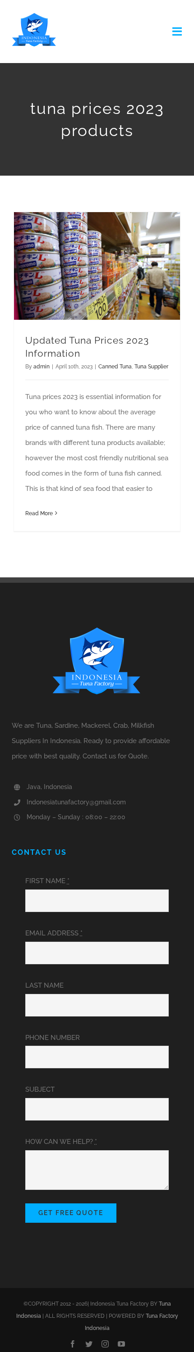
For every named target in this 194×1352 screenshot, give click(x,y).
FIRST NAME (47, 881)
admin (41, 366)
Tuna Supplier (151, 366)
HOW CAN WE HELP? (61, 1142)
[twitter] (88, 1343)
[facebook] (72, 1343)
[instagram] (105, 1343)
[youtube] (121, 1343)
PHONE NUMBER (52, 1038)
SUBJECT (40, 1089)
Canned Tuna (115, 366)
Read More (39, 513)
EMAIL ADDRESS (54, 933)
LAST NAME (44, 985)
